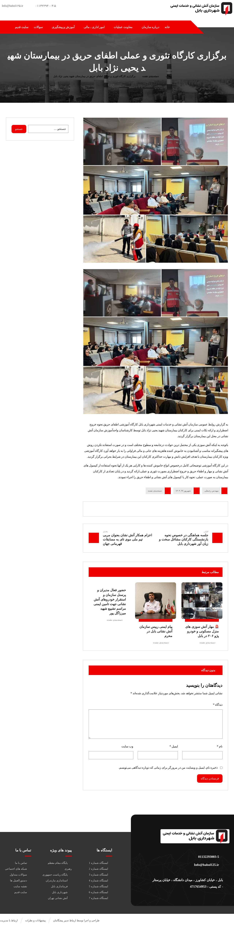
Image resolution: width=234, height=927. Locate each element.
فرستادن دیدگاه (210, 778)
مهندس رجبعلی (211, 491)
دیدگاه (217, 704)
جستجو (19, 129)
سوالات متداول (18, 874)
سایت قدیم (20, 892)
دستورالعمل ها (18, 880)
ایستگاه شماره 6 (98, 892)
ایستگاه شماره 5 (98, 886)
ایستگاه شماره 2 (98, 868)
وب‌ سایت (127, 746)
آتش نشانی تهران (58, 898)
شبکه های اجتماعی (16, 868)
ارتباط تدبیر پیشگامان (64, 920)
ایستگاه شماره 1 (98, 862)
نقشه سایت (20, 886)
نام (219, 746)
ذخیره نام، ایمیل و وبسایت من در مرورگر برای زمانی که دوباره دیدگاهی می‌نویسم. (168, 767)
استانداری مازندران (57, 880)
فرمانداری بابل (59, 886)
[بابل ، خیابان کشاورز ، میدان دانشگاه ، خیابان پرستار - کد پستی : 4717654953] (187, 873)
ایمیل (173, 746)
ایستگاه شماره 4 (98, 880)
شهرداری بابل (60, 892)
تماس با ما (21, 862)
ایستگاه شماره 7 (98, 898)
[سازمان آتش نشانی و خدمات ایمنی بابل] (201, 8)
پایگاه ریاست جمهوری (55, 874)
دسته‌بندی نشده (155, 491)
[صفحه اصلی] (180, 76)
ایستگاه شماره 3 (98, 874)
